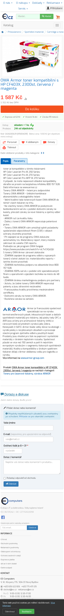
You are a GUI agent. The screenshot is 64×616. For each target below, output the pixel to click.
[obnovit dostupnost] (32, 125)
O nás (7, 3)
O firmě (4, 539)
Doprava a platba (8, 560)
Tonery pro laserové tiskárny (18, 373)
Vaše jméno (9, 422)
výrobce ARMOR (42, 373)
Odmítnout (10, 611)
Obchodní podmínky (9, 543)
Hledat (47, 16)
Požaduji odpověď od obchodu (21, 478)
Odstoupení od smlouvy (10, 551)
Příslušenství (14, 32)
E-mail (27, 434)
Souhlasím (27, 611)
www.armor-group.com (32, 358)
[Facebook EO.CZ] (3, 517)
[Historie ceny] (25, 99)
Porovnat (12, 142)
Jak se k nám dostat (9, 564)
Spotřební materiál (34, 32)
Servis (22, 8)
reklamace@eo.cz (26, 589)
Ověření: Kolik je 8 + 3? (16, 445)
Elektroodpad (6, 568)
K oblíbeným (32, 142)
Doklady (37, 3)
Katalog (8, 25)
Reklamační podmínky (10, 547)
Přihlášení (55, 8)
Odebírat (32, 527)
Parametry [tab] (19, 161)
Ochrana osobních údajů (11, 555)
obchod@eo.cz (10, 589)
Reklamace (54, 3)
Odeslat (12, 483)
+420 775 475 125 (29, 586)
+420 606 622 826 (11, 586)
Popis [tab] (6, 161)
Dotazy (51, 142)
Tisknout (11, 147)
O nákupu (22, 3)
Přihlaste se (24, 416)
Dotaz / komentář (13, 457)
